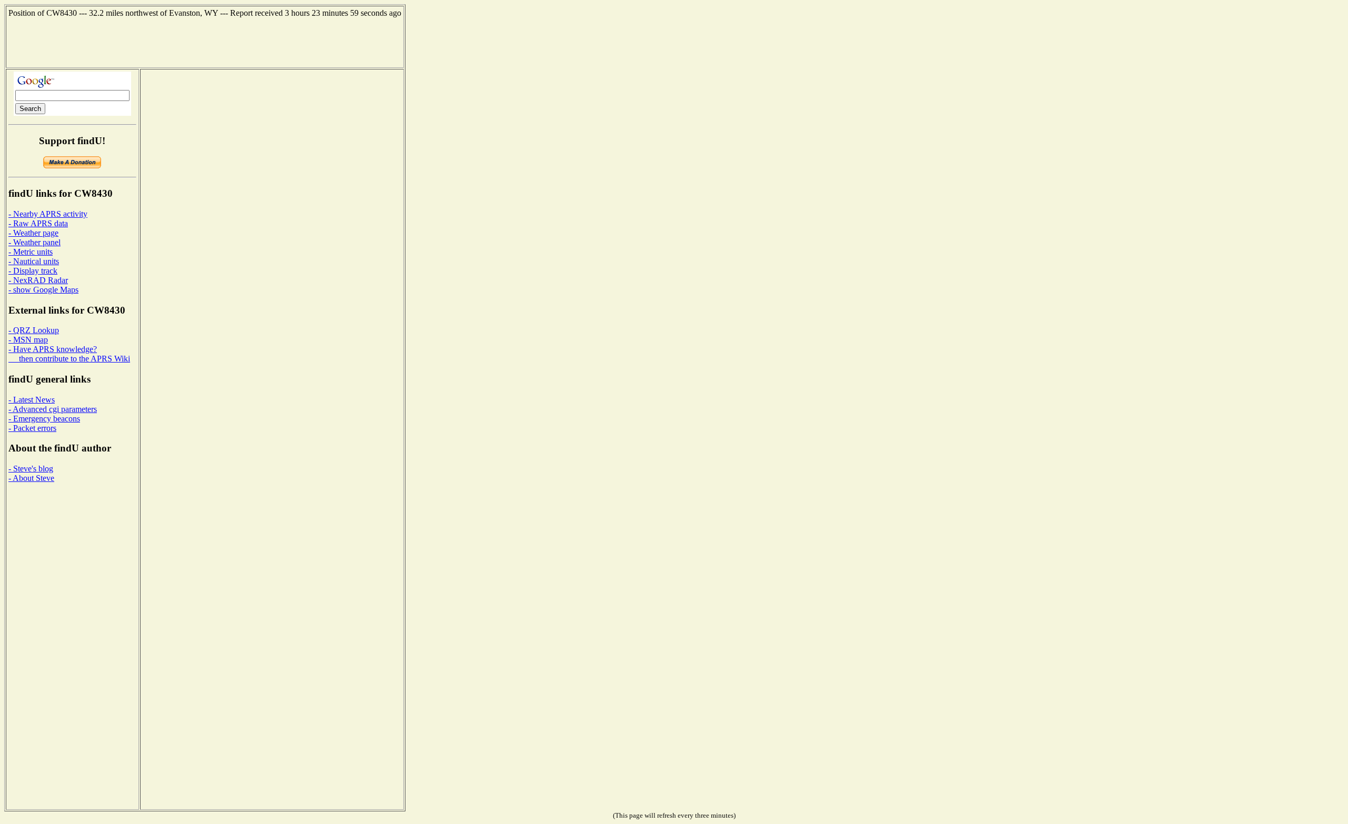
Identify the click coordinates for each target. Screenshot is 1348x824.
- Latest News (31, 399)
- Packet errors (32, 428)
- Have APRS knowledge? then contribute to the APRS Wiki (69, 354)
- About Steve (31, 478)
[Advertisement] (205, 41)
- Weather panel (34, 242)
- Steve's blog (30, 468)
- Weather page (33, 232)
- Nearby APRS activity (47, 213)
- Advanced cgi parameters (52, 409)
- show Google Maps (43, 289)
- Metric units (30, 251)
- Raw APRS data (38, 223)
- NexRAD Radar (38, 280)
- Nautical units (33, 261)
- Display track (32, 270)
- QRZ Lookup (33, 330)
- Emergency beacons (44, 418)
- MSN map (28, 339)
